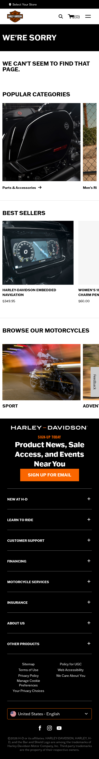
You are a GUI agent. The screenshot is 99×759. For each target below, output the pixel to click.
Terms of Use (28, 670)
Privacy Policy (28, 676)
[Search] (60, 16)
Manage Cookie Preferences (28, 683)
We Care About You (70, 676)
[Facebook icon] (40, 728)
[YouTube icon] (59, 728)
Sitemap (28, 664)
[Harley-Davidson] (49, 428)
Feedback (95, 381)
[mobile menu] (87, 16)
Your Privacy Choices (28, 691)
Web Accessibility (71, 670)
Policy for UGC (71, 664)
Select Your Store (24, 4)
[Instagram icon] (49, 728)
